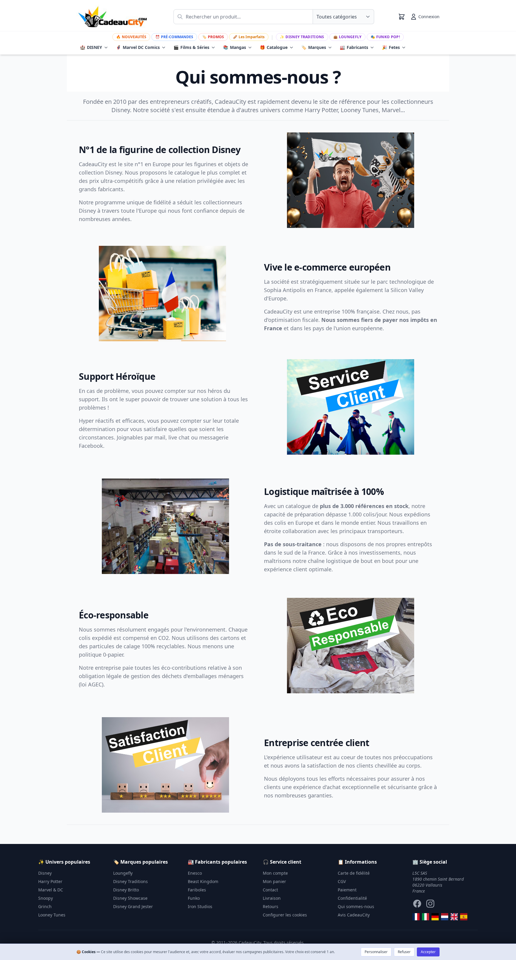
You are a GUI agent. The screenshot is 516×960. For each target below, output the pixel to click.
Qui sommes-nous (356, 906)
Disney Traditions (302, 36)
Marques (313, 47)
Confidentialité (352, 898)
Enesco (195, 873)
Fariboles (197, 890)
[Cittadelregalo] (425, 916)
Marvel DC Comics (138, 47)
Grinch (45, 906)
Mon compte (275, 873)
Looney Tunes (51, 915)
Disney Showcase (130, 898)
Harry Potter (50, 881)
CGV (342, 881)
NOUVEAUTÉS (131, 36)
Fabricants (354, 47)
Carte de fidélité (354, 873)
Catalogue (274, 47)
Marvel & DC (50, 890)
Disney (45, 873)
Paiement (347, 890)
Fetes (391, 47)
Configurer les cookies (285, 915)
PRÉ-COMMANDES (174, 36)
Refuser (404, 951)
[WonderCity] (435, 916)
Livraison (272, 898)
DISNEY (91, 47)
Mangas (234, 47)
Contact (270, 890)
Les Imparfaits (249, 36)
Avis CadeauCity (354, 915)
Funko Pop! (385, 36)
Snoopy (45, 898)
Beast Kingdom (203, 881)
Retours (270, 906)
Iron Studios (200, 906)
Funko (194, 898)
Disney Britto (126, 890)
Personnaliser (376, 951)
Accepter (428, 951)
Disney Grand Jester (133, 906)
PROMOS (213, 36)
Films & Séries (191, 47)
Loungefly (347, 36)
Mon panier (274, 881)
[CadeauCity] (416, 916)
